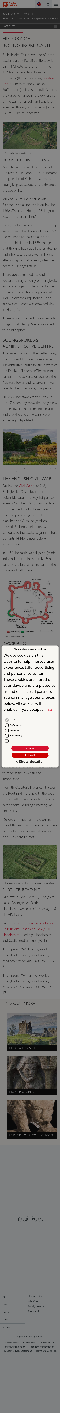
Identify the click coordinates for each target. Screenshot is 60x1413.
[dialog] (30, 706)
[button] (30, 762)
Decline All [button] (30, 755)
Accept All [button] (30, 748)
